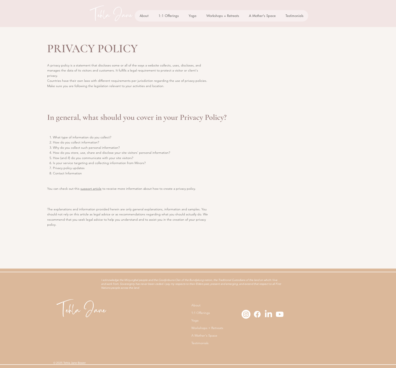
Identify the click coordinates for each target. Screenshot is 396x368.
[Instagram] (246, 314)
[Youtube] (279, 314)
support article (91, 189)
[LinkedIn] (268, 314)
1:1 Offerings (200, 313)
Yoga (194, 320)
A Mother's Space (204, 335)
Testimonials (200, 343)
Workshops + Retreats (207, 328)
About (196, 305)
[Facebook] (257, 314)
